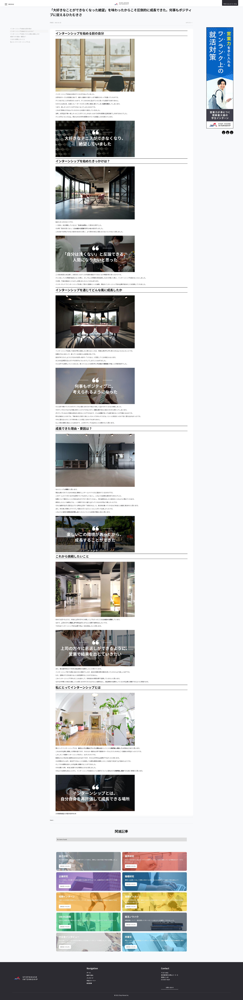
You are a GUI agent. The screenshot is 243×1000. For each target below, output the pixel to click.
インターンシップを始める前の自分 (20, 29)
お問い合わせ (170, 987)
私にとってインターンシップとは (20, 42)
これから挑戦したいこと (17, 39)
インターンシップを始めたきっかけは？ (22, 31)
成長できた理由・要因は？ (18, 37)
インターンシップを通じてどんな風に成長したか (24, 34)
